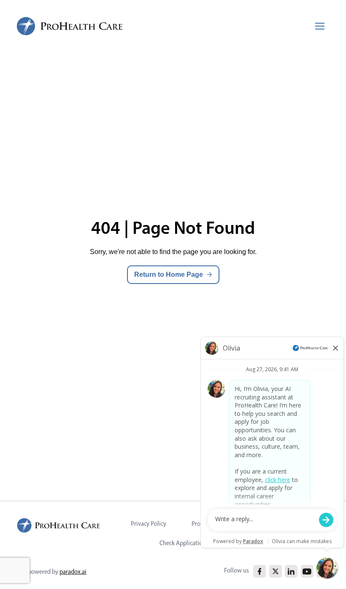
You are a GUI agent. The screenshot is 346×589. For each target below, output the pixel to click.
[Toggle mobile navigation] (320, 26)
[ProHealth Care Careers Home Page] (70, 26)
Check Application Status (191, 543)
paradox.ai (72, 572)
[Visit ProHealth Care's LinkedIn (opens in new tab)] (291, 571)
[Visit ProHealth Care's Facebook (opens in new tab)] (260, 571)
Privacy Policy (148, 523)
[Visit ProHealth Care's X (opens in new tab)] (275, 571)
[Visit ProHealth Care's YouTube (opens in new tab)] (307, 571)
